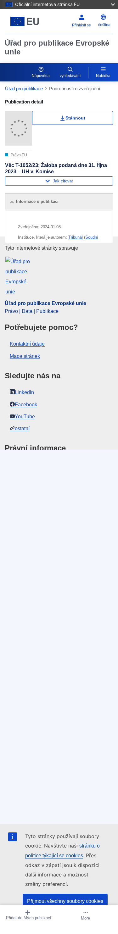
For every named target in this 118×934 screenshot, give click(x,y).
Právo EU (18, 155)
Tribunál (75, 237)
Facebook (26, 404)
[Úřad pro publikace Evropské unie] (24, 21)
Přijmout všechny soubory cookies (65, 901)
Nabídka (103, 76)
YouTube (25, 416)
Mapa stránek (25, 356)
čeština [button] (104, 25)
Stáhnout (75, 117)
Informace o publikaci (37, 201)
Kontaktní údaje (27, 344)
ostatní (22, 428)
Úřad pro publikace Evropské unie (57, 47)
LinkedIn (24, 392)
